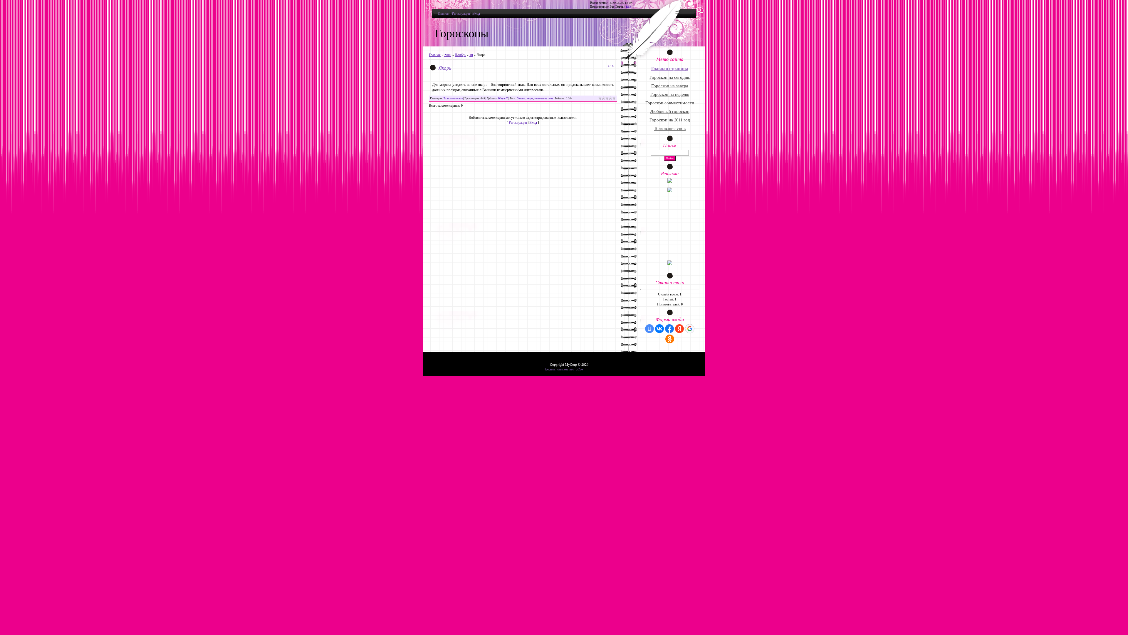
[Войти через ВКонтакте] (659, 328)
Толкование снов (453, 98)
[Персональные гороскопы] (669, 190)
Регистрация (461, 13)
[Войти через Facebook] (669, 328)
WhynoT (503, 98)
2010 (447, 54)
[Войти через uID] (649, 328)
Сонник (521, 98)
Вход (476, 13)
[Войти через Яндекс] (679, 328)
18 (471, 54)
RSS (629, 6)
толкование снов (543, 98)
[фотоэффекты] (669, 181)
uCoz (579, 369)
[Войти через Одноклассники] (669, 339)
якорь (530, 98)
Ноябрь (460, 54)
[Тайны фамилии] (669, 263)
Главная (443, 13)
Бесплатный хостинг (560, 369)
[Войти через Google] (689, 328)
